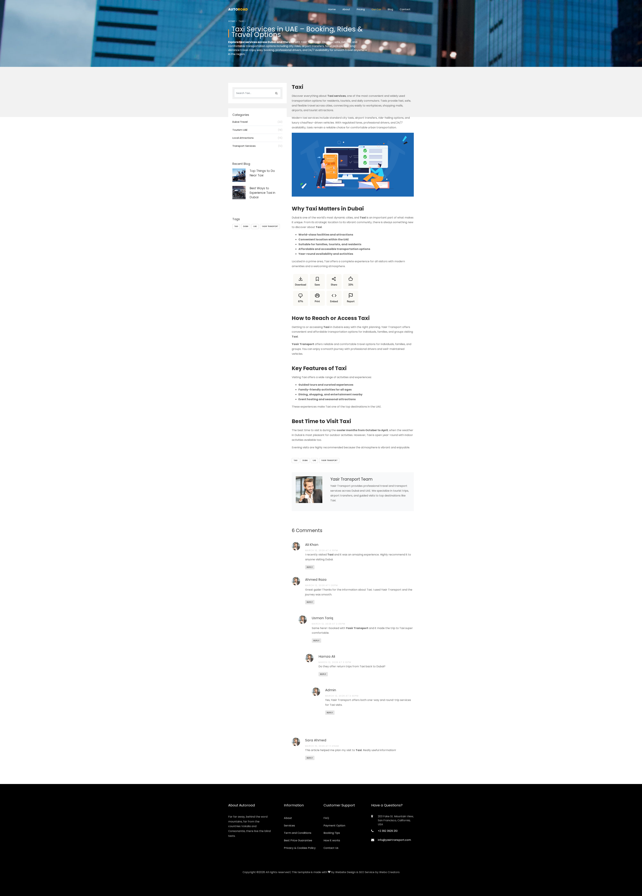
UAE (314, 460)
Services (289, 825)
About (346, 9)
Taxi (295, 460)
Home (332, 9)
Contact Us (331, 848)
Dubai (305, 460)
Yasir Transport (329, 460)
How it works (332, 840)
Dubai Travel (257, 122)
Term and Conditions (297, 833)
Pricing (361, 9)
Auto (238, 9)
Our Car (376, 9)
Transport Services (257, 146)
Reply (310, 567)
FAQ (326, 818)
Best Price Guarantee (298, 840)
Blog (390, 9)
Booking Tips (332, 833)
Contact (405, 9)
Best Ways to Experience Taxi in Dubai (262, 192)
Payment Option (334, 825)
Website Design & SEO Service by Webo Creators (367, 872)
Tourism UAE (257, 130)
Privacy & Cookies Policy (300, 848)
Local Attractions (257, 138)
